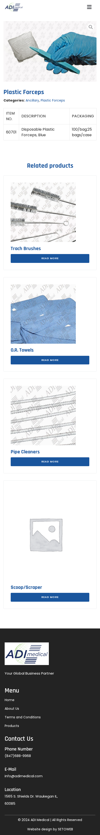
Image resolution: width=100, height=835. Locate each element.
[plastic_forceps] (50, 51)
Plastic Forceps (53, 100)
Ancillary (32, 100)
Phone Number (19, 749)
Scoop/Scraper (26, 587)
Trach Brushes (26, 248)
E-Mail (10, 769)
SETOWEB (65, 829)
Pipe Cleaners (25, 452)
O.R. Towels (22, 350)
